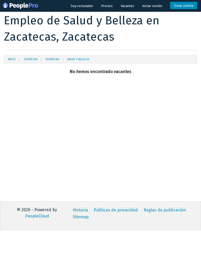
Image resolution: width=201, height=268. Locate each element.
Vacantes (127, 6)
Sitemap (81, 216)
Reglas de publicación (165, 210)
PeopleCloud (37, 216)
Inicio (12, 59)
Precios (107, 6)
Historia (80, 210)
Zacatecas (30, 59)
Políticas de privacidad (116, 210)
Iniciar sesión (152, 6)
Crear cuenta (183, 6)
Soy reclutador (82, 6)
